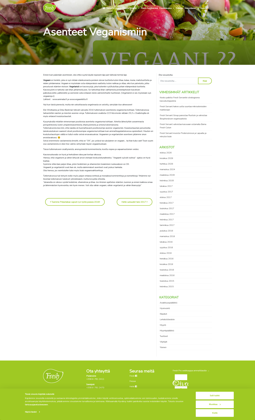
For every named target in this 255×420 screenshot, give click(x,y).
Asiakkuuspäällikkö (168, 302)
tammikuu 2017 (167, 225)
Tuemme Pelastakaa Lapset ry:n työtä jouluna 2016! (75, 202)
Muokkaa (213, 404)
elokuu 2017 (166, 197)
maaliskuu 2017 (167, 214)
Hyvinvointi (165, 308)
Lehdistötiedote (167, 319)
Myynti (163, 325)
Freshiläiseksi (165, 8)
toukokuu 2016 (167, 269)
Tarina (109, 8)
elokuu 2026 (166, 152)
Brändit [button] (133, 8)
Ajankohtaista (122, 8)
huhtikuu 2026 (166, 163)
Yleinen (163, 347)
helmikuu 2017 (167, 219)
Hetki (132, 386)
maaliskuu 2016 (167, 275)
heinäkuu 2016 (167, 258)
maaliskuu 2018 (167, 175)
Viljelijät (163, 341)
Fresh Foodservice (149, 8)
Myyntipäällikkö (167, 330)
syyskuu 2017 (166, 191)
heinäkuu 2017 (167, 202)
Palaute (179, 8)
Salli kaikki (215, 395)
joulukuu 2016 (166, 230)
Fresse (132, 381)
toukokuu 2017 (167, 208)
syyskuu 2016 (166, 247)
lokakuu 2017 (166, 186)
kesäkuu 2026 (166, 158)
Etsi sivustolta (166, 74)
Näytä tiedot (31, 412)
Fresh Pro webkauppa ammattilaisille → (191, 370)
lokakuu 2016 (166, 241)
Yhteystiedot (190, 8)
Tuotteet (164, 336)
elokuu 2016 (166, 253)
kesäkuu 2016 (166, 264)
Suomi (203, 8)
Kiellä (214, 413)
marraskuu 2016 (167, 236)
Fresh (132, 375)
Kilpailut (163, 313)
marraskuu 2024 (167, 169)
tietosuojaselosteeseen (36, 404)
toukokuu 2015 (167, 281)
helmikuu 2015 (167, 286)
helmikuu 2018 (167, 180)
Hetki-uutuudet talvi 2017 (134, 202)
